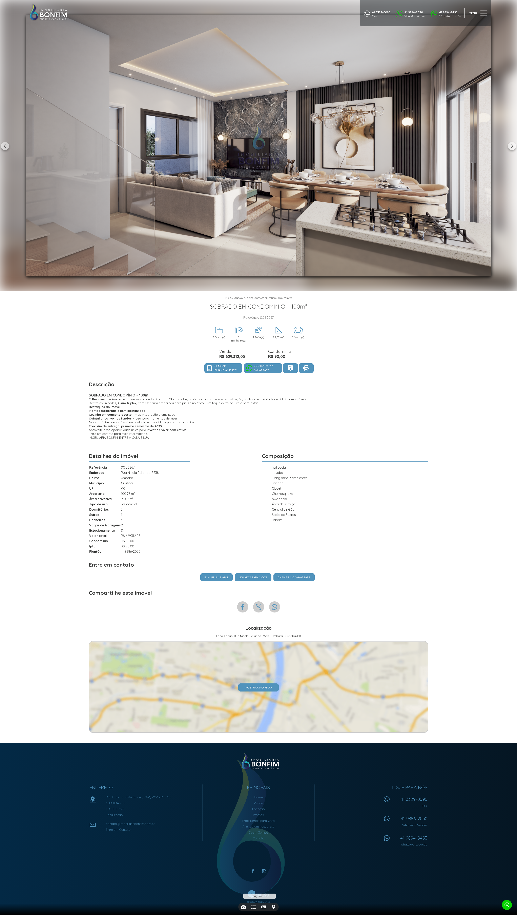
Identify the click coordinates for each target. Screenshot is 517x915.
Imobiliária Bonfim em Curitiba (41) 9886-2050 (258, 761)
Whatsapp (274, 606)
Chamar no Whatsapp (294, 577)
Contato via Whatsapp (263, 368)
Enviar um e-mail (216, 577)
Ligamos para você (253, 577)
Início (228, 298)
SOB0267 (288, 298)
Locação (258, 809)
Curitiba (248, 298)
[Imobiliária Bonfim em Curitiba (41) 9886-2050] (48, 12)
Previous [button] (5, 146)
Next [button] (512, 146)
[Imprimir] (306, 368)
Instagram (264, 871)
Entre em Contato (118, 830)
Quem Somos (258, 832)
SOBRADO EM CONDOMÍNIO (268, 298)
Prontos (258, 815)
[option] (258, 145)
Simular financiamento (225, 368)
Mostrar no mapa (258, 687)
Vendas (238, 298)
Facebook (242, 606)
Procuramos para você (258, 821)
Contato (258, 838)
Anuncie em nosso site (258, 827)
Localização (114, 815)
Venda (258, 803)
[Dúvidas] (290, 368)
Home (258, 797)
